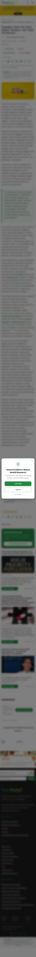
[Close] (32, 461)
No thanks (18, 494)
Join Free (18, 484)
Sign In (18, 489)
